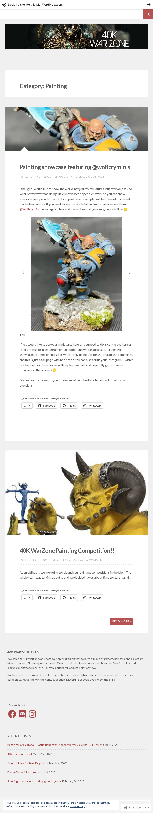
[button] (130, 273)
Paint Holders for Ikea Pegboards (28, 763)
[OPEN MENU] (5, 14)
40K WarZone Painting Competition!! (67, 550)
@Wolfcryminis (30, 209)
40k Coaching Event (19, 754)
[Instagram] (32, 714)
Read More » (121, 621)
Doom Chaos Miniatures (22, 772)
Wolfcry (65, 176)
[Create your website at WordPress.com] (76, 4)
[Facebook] (12, 714)
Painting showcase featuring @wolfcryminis (75, 166)
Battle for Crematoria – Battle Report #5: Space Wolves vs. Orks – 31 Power (54, 744)
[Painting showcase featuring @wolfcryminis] (76, 129)
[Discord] (22, 714)
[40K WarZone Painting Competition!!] (76, 492)
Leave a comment (92, 176)
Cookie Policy (77, 806)
